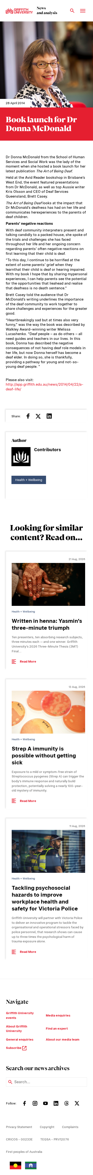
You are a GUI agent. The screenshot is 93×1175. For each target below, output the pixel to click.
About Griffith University (16, 1029)
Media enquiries (58, 1015)
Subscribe (14, 1048)
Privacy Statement (19, 1127)
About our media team (62, 1039)
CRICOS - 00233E (19, 1139)
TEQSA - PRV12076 (54, 1139)
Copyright (47, 1127)
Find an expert (57, 1028)
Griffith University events (20, 1015)
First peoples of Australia (24, 1152)
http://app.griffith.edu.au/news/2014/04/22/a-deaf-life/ (44, 386)
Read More (28, 661)
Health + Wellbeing (28, 480)
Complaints (70, 1127)
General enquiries (19, 1039)
